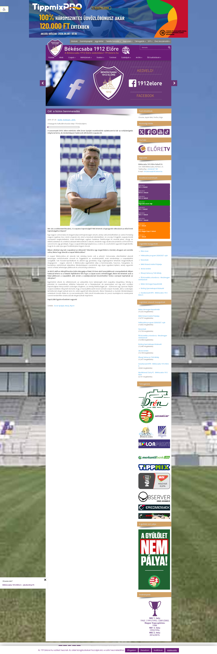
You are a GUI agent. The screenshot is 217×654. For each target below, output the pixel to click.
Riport (72, 306)
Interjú (67, 306)
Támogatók (140, 41)
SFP (150, 41)
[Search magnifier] (169, 47)
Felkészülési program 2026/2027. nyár (154, 255)
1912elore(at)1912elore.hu (152, 171)
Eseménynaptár (86, 41)
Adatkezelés (172, 650)
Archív (60, 120)
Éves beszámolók (162, 41)
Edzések (74, 41)
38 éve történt (146, 269)
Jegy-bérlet (99, 41)
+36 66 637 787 (152, 169)
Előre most (144, 251)
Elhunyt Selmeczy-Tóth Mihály (151, 273)
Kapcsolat (127, 41)
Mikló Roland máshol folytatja (151, 264)
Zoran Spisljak (59, 306)
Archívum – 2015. (69, 120)
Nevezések (144, 260)
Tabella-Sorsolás (113, 41)
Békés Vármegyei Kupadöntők (151, 284)
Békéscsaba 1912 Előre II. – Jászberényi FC (18, 585)
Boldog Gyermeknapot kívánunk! (152, 288)
